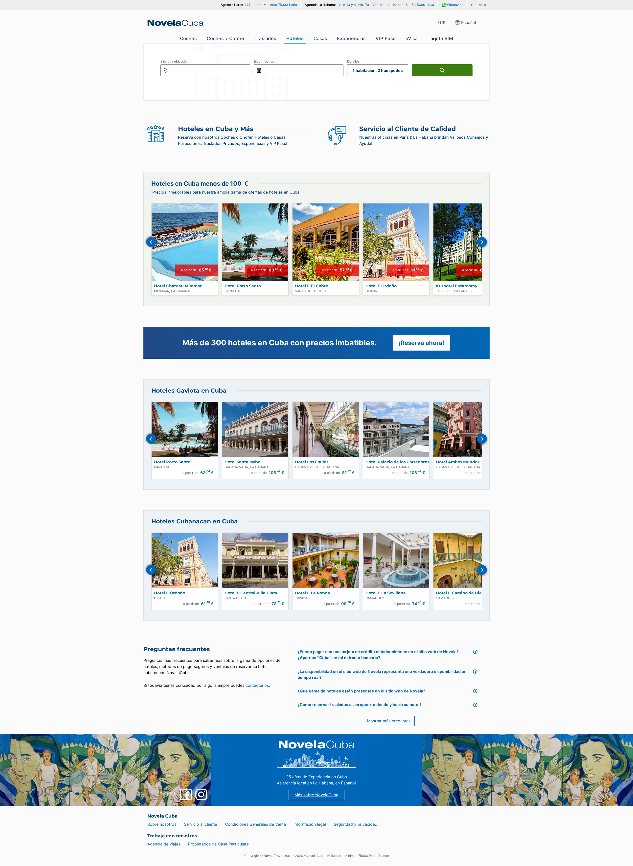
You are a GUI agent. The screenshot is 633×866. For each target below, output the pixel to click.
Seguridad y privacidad (355, 824)
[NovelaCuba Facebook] (185, 794)
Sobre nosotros (161, 824)
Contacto (478, 5)
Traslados (265, 38)
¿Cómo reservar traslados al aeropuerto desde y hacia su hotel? (359, 704)
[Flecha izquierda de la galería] (151, 242)
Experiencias (351, 38)
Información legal (310, 824)
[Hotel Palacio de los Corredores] (396, 429)
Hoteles (295, 38)
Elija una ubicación (174, 61)
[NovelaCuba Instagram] (201, 794)
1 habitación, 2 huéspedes (378, 70)
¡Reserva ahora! (421, 342)
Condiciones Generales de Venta (255, 824)
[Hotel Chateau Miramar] (185, 242)
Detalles (353, 61)
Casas (320, 38)
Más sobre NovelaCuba (316, 795)
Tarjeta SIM (440, 38)
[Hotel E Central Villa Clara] (255, 560)
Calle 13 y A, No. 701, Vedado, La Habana (371, 5)
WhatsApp (455, 5)
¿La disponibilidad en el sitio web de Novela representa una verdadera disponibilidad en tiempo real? (382, 674)
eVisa (412, 38)
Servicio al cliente (200, 824)
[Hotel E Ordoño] (396, 242)
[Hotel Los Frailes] (326, 429)
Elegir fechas (264, 61)
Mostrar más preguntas (388, 721)
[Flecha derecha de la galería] (482, 242)
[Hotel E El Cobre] (326, 242)
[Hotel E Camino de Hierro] (466, 560)
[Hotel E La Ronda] (326, 560)
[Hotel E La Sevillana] (396, 560)
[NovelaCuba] (174, 22)
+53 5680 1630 (422, 5)
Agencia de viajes (163, 844)
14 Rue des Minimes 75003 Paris (271, 5)
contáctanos (257, 685)
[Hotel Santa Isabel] (255, 429)
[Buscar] (442, 70)
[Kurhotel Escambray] (466, 242)
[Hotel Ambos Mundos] (466, 429)
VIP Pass (386, 38)
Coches (188, 38)
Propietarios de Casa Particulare (218, 844)
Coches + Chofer (226, 38)
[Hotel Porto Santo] (255, 242)
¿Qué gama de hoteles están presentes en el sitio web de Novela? (361, 691)
